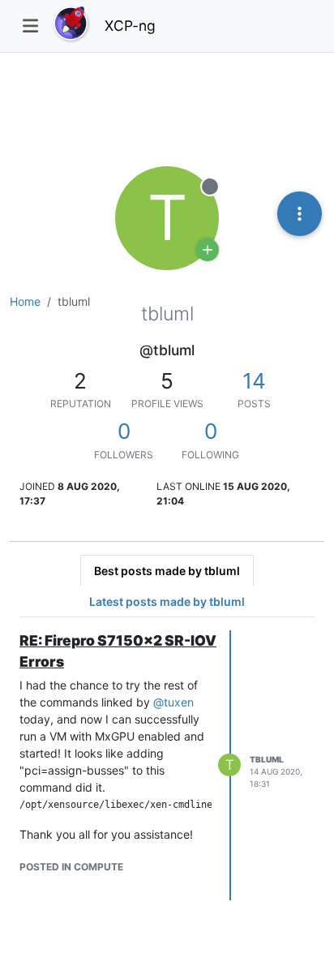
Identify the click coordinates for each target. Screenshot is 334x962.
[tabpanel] (167, 765)
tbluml (267, 759)
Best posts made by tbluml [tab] (167, 571)
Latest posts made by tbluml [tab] (167, 601)
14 (254, 380)
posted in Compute (71, 867)
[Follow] (207, 249)
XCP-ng (130, 25)
